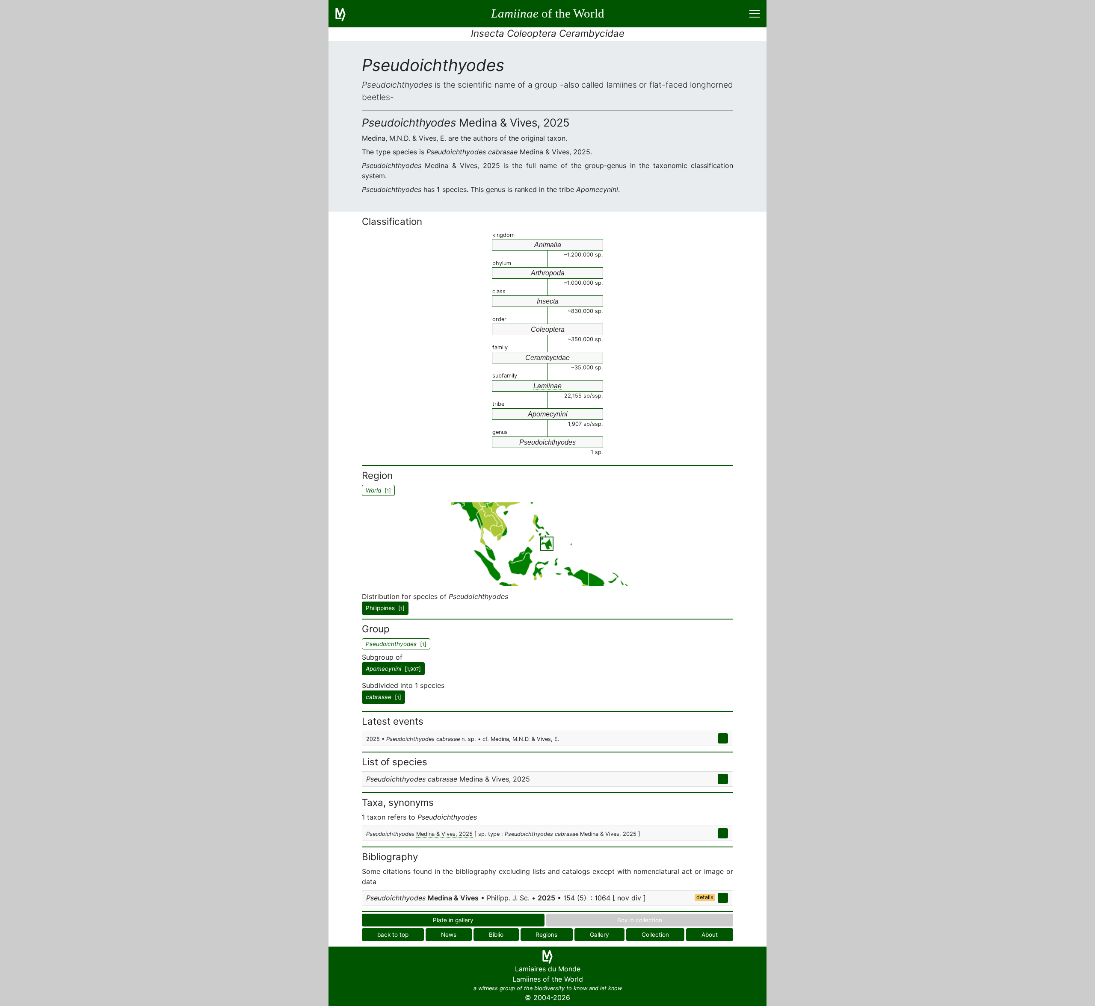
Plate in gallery (453, 920)
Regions (546, 934)
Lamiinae (547, 385)
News (448, 934)
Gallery (599, 934)
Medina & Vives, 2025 (444, 834)
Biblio (496, 934)
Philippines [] (385, 608)
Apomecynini (548, 414)
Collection (655, 934)
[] (393, 668)
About (709, 934)
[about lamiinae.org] (345, 13)
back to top (392, 934)
